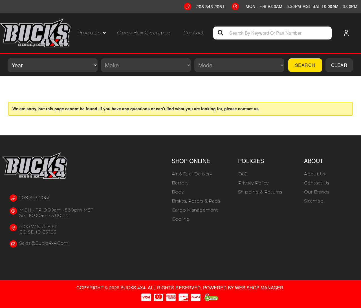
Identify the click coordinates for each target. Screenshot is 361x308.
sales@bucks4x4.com (44, 243)
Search (305, 65)
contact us (248, 108)
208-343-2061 (34, 197)
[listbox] (53, 65)
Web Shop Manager (259, 287)
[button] (91, 33)
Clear (339, 65)
